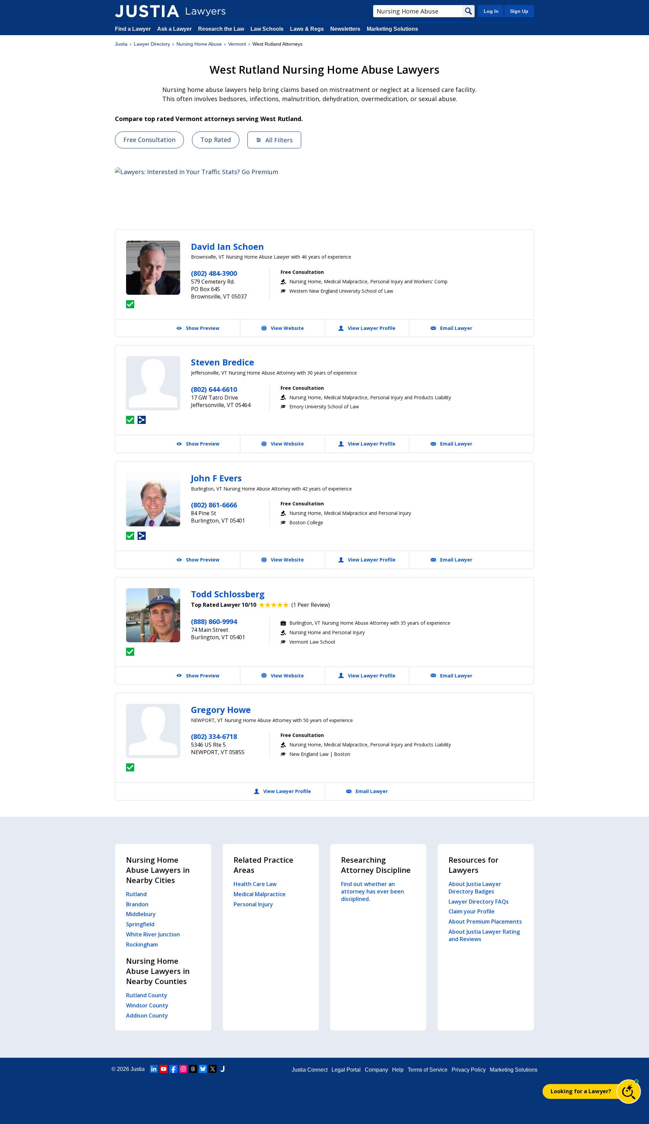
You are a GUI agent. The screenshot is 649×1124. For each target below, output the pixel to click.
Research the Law (221, 29)
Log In (491, 11)
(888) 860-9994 (214, 621)
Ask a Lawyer (175, 29)
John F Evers (216, 478)
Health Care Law (255, 884)
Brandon (137, 904)
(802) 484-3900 (214, 273)
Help (398, 1070)
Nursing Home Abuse (199, 44)
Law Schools (267, 29)
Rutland (136, 894)
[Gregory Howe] (153, 731)
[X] (213, 1069)
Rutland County (146, 995)
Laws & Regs (307, 29)
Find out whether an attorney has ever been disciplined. (372, 891)
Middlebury (141, 914)
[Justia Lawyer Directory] (147, 11)
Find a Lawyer (133, 29)
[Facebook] (173, 1069)
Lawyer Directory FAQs (479, 901)
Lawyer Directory (152, 44)
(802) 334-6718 (214, 736)
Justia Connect (310, 1070)
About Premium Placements (485, 921)
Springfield (140, 924)
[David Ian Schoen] (153, 268)
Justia (121, 44)
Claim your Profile (472, 911)
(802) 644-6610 (214, 389)
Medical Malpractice (260, 894)
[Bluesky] (203, 1069)
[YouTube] (164, 1069)
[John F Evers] (153, 499)
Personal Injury (253, 904)
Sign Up (519, 11)
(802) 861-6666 (214, 504)
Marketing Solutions (392, 29)
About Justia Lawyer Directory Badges (475, 887)
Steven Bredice (222, 362)
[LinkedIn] (154, 1069)
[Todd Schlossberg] (153, 615)
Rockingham (142, 944)
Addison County (147, 1015)
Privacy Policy (469, 1070)
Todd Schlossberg (228, 594)
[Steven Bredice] (153, 383)
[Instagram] (183, 1069)
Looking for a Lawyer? (581, 1091)
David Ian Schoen (227, 246)
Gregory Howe (221, 709)
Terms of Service (428, 1070)
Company (376, 1070)
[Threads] (193, 1069)
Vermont (237, 44)
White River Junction (153, 934)
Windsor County (147, 1005)
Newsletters (345, 29)
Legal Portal (346, 1070)
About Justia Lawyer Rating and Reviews (484, 935)
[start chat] (629, 1091)
